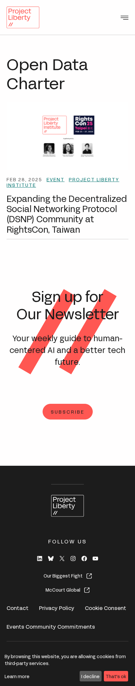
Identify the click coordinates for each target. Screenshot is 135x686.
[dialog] (67, 667)
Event (56, 179)
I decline (90, 676)
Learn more (17, 676)
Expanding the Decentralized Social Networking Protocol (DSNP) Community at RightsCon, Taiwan (67, 213)
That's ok (116, 676)
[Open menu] (124, 17)
